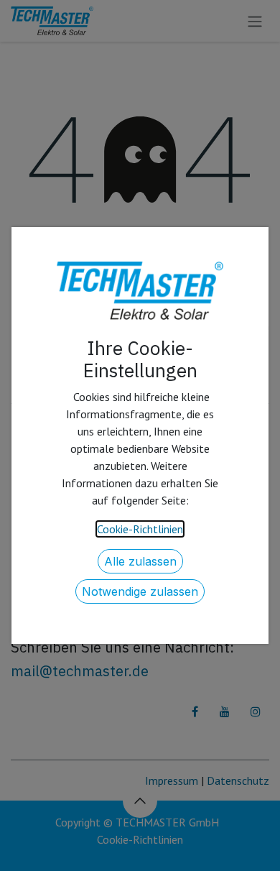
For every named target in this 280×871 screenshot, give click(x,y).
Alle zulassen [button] (140, 561)
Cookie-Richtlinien (140, 529)
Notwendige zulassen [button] (140, 591)
